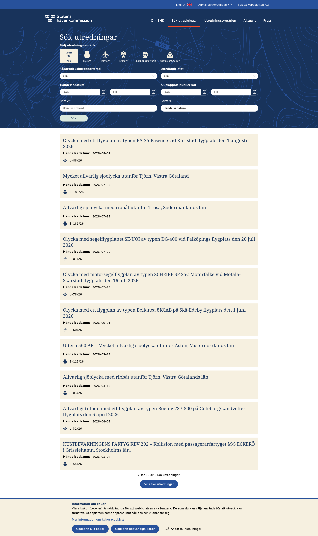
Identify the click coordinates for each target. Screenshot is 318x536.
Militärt (123, 60)
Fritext (65, 101)
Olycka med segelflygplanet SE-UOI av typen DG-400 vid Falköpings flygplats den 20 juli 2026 (159, 242)
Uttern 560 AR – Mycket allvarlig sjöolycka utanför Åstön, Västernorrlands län (148, 345)
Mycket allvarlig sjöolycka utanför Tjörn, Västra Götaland (126, 176)
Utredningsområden (220, 20)
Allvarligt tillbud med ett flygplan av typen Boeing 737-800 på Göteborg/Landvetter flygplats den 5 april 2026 (154, 411)
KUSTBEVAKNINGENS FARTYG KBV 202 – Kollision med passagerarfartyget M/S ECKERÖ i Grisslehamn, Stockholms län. (159, 447)
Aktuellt (249, 20)
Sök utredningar (184, 20)
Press (267, 20)
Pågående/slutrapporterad (80, 69)
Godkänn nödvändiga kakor (135, 529)
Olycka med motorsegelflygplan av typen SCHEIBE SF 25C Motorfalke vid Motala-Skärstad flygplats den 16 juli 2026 (152, 277)
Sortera (166, 101)
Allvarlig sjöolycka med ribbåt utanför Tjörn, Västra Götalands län (135, 377)
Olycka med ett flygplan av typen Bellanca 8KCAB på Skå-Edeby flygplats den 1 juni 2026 (154, 313)
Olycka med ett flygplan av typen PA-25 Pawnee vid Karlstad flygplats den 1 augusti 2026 (155, 143)
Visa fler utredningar (159, 484)
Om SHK (157, 20)
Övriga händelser (170, 60)
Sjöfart (87, 60)
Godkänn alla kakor (90, 529)
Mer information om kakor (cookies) (98, 519)
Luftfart (105, 60)
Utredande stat (172, 69)
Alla (69, 60)
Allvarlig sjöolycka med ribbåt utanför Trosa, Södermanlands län (134, 207)
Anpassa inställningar (186, 529)
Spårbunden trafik (145, 60)
